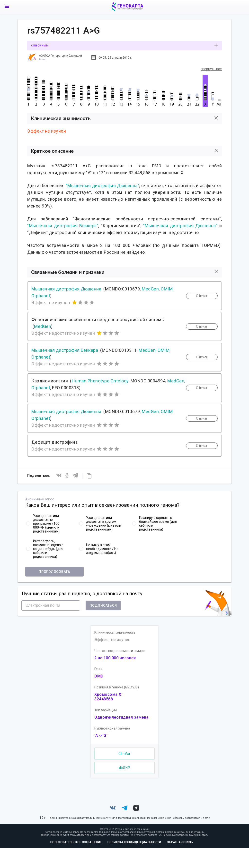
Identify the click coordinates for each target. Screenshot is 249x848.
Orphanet (40, 295)
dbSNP (124, 768)
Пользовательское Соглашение (76, 842)
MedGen (150, 288)
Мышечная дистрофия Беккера (64, 350)
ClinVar (124, 754)
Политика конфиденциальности (134, 842)
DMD (99, 676)
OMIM (167, 288)
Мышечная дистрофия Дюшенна (66, 288)
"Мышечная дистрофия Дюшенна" (102, 185)
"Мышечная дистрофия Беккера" (62, 225)
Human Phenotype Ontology (100, 380)
